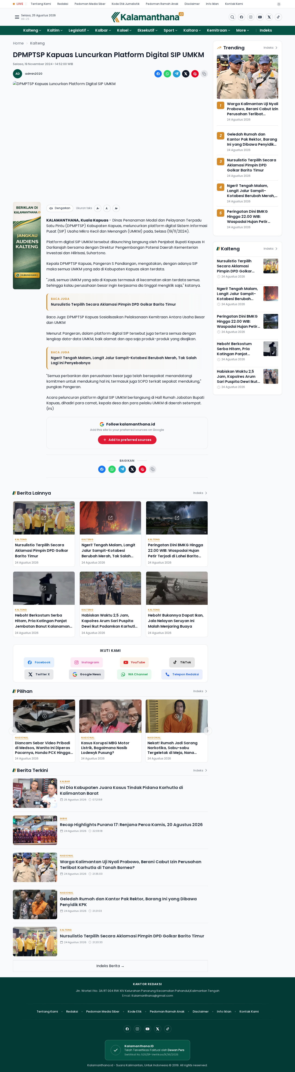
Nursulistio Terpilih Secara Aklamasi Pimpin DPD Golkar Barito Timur (113, 304)
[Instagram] (137, 1029)
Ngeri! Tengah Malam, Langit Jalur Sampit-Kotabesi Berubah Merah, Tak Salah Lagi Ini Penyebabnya (124, 360)
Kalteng (30, 30)
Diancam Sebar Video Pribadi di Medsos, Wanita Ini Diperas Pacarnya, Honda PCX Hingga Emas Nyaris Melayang (42, 750)
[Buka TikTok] (278, 17)
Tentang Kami (41, 4)
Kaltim (53, 30)
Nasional (21, 737)
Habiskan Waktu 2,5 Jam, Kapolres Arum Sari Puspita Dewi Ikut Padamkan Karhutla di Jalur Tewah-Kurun (109, 624)
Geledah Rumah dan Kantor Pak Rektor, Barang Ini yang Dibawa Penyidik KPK (128, 901)
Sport (169, 30)
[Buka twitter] (269, 17)
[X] (157, 1029)
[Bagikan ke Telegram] (176, 73)
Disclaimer (192, 4)
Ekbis (63, 818)
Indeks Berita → (110, 966)
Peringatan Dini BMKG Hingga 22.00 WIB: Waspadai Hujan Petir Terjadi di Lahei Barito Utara (175, 553)
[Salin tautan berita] (204, 73)
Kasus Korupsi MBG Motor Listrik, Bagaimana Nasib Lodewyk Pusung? (105, 748)
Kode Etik (135, 1011)
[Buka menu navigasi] (17, 17)
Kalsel (122, 30)
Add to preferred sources (130, 439)
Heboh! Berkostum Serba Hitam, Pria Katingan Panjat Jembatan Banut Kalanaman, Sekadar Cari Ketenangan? (43, 624)
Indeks (266, 30)
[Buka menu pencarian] (232, 17)
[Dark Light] (279, 4)
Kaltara (190, 30)
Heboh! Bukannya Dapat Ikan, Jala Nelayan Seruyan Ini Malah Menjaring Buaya (176, 621)
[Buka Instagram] (250, 17)
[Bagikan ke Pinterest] (195, 73)
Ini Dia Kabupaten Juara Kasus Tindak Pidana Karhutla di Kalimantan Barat (121, 790)
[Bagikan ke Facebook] (158, 73)
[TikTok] (167, 1029)
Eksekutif (146, 30)
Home (18, 43)
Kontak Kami (234, 4)
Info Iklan (212, 4)
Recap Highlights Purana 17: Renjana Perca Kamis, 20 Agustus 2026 (131, 824)
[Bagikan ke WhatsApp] (167, 73)
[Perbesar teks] (116, 208)
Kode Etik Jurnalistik (125, 4)
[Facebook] (241, 17)
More (241, 30)
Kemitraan (217, 30)
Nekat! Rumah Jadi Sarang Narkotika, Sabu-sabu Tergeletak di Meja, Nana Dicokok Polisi (173, 750)
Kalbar (101, 30)
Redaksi (62, 4)
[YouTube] (147, 1029)
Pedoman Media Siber (90, 4)
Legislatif (77, 30)
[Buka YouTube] (260, 17)
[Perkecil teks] (97, 208)
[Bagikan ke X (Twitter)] (185, 73)
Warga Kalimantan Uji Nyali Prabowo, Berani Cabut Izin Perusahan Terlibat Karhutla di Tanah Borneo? (130, 864)
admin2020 (33, 73)
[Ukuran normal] (107, 208)
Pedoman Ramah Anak (162, 4)
